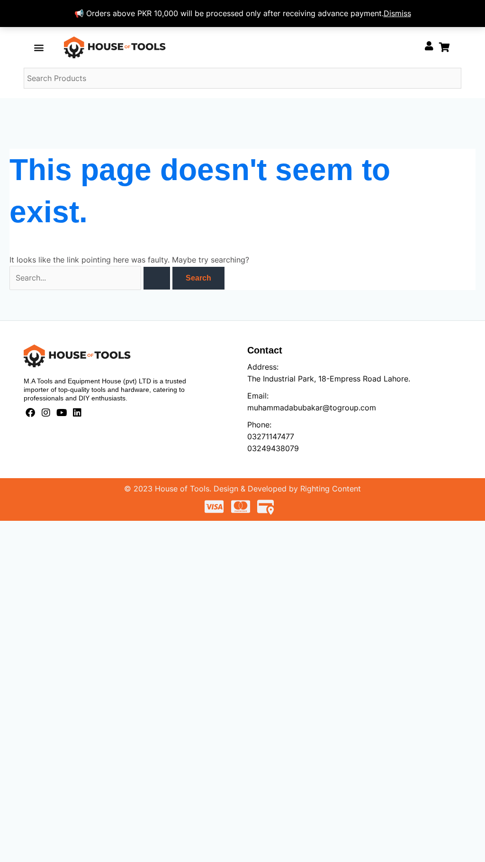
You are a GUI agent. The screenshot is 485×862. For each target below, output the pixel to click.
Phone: (259, 424)
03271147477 (270, 436)
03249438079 (273, 448)
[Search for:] (90, 277)
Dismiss (397, 13)
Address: (262, 367)
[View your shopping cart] (444, 47)
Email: (258, 395)
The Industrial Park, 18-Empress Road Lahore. (328, 378)
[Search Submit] (157, 278)
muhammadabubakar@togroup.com (311, 407)
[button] (39, 47)
